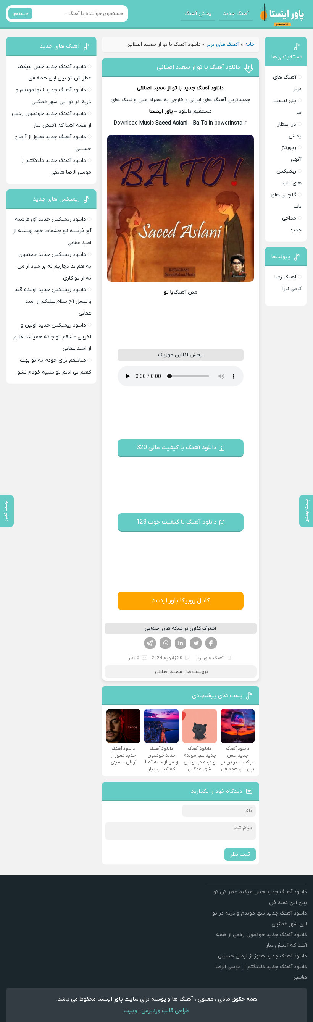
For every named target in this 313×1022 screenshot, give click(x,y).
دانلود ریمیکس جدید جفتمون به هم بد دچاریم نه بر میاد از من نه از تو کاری (54, 266)
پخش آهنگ (197, 13)
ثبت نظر (240, 854)
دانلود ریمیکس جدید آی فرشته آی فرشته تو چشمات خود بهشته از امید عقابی (52, 231)
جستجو (20, 13)
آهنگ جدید (236, 13)
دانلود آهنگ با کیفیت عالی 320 (176, 447)
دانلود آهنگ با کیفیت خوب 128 (176, 522)
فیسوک (211, 643)
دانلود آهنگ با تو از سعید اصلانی (198, 67)
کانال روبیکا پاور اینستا (180, 601)
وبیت (130, 1010)
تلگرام (150, 643)
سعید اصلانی (151, 88)
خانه (250, 44)
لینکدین (180, 643)
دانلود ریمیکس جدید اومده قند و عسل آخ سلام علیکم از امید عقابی (53, 301)
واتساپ (165, 643)
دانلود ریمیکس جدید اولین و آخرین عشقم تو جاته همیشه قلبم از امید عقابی (52, 337)
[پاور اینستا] (282, 14)
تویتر (196, 643)
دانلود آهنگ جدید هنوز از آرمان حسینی (262, 956)
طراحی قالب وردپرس (165, 1010)
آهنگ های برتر (222, 44)
